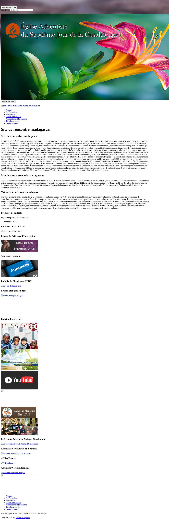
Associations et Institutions (16, 119)
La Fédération (11, 112)
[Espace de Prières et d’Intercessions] (19, 251)
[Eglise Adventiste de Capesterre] (19, 434)
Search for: (5, 10)
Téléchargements (12, 121)
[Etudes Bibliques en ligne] (12, 295)
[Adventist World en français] (13, 473)
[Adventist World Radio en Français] (15, 453)
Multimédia (10, 114)
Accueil (9, 110)
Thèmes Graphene (23, 518)
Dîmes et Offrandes (13, 117)
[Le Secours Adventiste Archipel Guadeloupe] (19, 444)
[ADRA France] (7, 463)
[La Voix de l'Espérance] (11, 286)
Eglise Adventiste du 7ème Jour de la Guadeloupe (20, 106)
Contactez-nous (12, 123)
